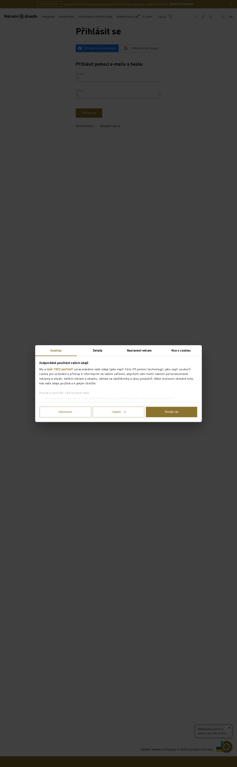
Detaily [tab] (97, 350)
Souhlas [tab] (56, 350)
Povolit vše (171, 411)
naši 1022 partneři (60, 369)
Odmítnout (65, 411)
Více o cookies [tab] (181, 350)
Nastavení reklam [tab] (139, 350)
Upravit (116, 411)
